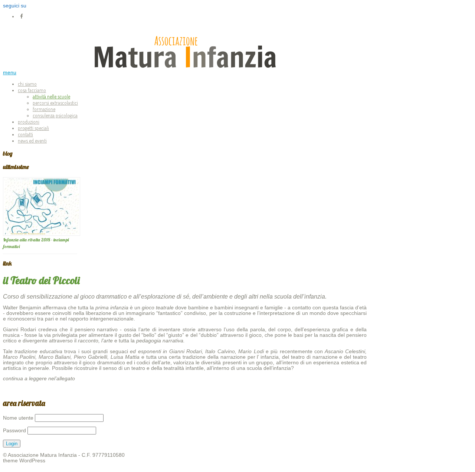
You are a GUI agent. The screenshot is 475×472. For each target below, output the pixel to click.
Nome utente (18, 418)
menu (9, 72)
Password (14, 430)
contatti (25, 134)
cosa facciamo (32, 90)
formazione (44, 109)
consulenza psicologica (55, 115)
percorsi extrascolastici (55, 103)
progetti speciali (33, 128)
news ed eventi (32, 140)
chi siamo (27, 84)
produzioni (28, 121)
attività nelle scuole (51, 96)
